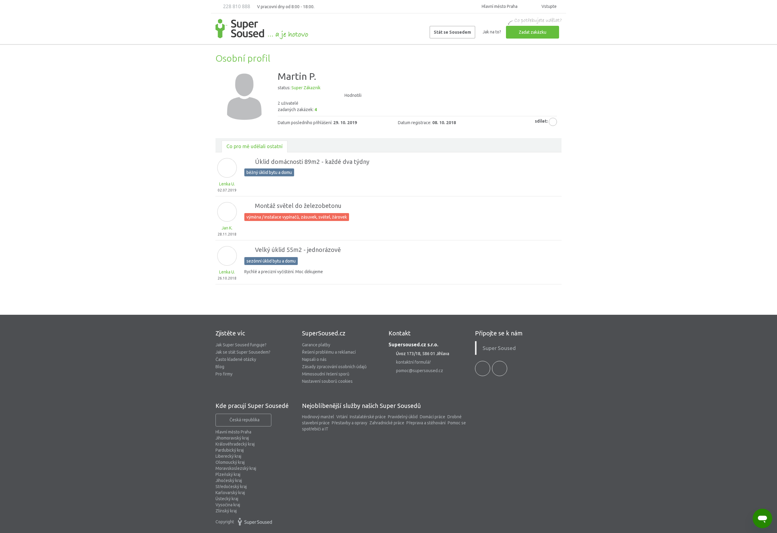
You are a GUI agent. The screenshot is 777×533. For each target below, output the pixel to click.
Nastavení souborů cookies (327, 381)
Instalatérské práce (368, 416)
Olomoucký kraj (230, 462)
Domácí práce (432, 416)
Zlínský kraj (226, 510)
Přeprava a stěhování (426, 422)
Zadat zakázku (532, 32)
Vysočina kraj (227, 504)
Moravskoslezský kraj (235, 468)
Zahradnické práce (386, 422)
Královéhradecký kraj (235, 444)
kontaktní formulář (413, 362)
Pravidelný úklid (403, 416)
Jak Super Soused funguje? (240, 344)
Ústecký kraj (226, 498)
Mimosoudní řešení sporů (325, 374)
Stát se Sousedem (452, 32)
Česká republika (244, 419)
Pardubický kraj (229, 450)
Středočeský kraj (231, 486)
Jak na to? (492, 31)
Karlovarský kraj (230, 492)
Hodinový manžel (318, 416)
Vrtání (342, 416)
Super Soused (499, 348)
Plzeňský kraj (227, 474)
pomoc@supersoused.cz (419, 370)
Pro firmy (223, 374)
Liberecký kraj (228, 456)
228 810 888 (236, 6)
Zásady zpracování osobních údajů (334, 366)
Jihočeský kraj (228, 480)
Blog (219, 366)
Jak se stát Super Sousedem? (242, 352)
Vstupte (549, 6)
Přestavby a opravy (349, 422)
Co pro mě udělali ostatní (254, 146)
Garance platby (316, 344)
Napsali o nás (314, 359)
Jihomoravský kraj (232, 438)
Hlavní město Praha (233, 431)
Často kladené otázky (235, 359)
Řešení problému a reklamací (329, 352)
